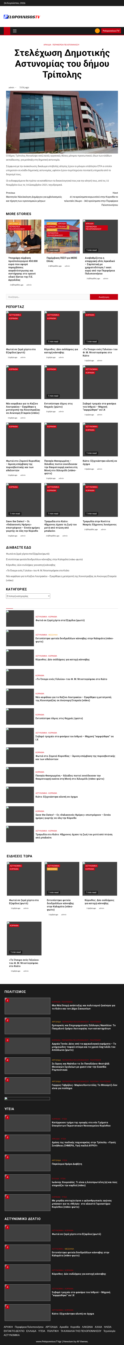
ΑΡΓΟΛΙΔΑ (13, 223)
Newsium (68, 1341)
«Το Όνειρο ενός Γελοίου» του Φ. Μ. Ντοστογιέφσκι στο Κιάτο (100, 352)
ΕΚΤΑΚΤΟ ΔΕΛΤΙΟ (14, 1330)
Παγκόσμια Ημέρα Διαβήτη (67, 1164)
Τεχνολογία (109, 1330)
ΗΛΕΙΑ (107, 1326)
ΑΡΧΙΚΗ (8, 1326)
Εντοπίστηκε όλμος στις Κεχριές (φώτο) (59, 718)
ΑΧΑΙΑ (98, 1326)
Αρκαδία (47, 45)
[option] (62, 1007)
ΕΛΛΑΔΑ (55, 1178)
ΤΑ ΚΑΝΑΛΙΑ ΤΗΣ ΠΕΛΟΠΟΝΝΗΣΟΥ (81, 1330)
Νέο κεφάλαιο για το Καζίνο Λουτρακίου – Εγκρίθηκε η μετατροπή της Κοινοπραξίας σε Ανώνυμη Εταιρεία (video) (23, 408)
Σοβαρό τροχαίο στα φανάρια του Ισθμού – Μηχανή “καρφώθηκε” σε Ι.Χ (99, 406)
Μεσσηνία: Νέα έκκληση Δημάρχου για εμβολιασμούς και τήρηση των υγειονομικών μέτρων (34, 196)
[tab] (9, 606)
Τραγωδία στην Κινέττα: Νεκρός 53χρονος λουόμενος (100, 523)
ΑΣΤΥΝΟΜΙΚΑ (15, 315)
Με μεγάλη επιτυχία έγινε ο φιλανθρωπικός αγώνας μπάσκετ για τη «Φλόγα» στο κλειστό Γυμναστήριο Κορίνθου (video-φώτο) (82, 1203)
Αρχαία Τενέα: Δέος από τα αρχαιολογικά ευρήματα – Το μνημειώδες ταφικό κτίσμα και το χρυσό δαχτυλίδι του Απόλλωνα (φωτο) (84, 1047)
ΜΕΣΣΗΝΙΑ (52, 230)
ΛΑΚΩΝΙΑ (62, 227)
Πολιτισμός (67, 1002)
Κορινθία (51, 227)
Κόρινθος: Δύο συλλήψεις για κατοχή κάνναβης (61, 351)
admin (12, 87)
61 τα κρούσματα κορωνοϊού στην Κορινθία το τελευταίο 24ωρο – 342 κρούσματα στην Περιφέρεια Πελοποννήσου (91, 198)
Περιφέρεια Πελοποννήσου (65, 45)
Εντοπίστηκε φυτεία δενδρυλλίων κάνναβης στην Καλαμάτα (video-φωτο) (44, 559)
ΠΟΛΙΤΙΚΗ (94, 1081)
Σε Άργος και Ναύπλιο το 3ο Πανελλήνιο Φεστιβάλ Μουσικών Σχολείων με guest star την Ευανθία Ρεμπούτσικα (80, 1066)
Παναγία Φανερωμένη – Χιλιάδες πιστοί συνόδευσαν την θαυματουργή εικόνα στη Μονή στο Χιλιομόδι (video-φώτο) (60, 467)
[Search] (91, 31)
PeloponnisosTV (111, 30)
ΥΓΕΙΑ (64, 1119)
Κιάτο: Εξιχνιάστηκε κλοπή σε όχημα (57, 796)
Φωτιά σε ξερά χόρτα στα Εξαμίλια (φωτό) (21, 351)
